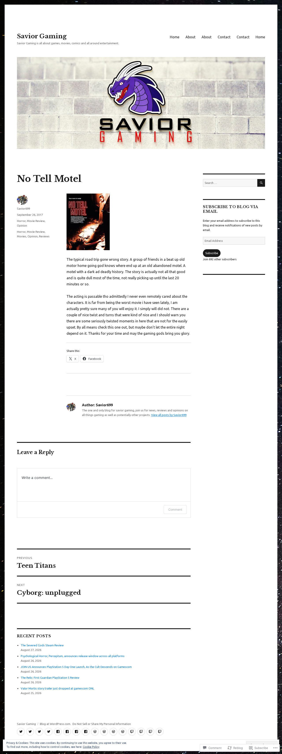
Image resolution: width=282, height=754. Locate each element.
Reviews (44, 236)
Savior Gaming (42, 36)
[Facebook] (58, 732)
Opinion (22, 225)
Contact (224, 37)
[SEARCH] (261, 183)
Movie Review (36, 220)
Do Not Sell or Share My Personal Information (101, 723)
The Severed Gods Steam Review (42, 645)
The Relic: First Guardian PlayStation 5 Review (50, 677)
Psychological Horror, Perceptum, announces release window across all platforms (72, 656)
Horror (21, 220)
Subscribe (211, 253)
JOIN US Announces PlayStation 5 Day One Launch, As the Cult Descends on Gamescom (76, 666)
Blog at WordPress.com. (55, 723)
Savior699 (23, 208)
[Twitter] (21, 732)
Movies (21, 236)
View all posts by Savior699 (168, 414)
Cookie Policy (91, 746)
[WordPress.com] (95, 732)
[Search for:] (230, 182)
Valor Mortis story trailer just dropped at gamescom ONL (57, 688)
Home (174, 37)
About (190, 37)
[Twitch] (132, 732)
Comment (175, 509)
